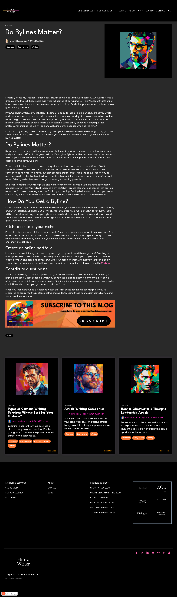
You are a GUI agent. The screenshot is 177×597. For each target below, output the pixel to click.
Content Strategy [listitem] (41, 441)
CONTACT (161, 10)
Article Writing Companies (84, 409)
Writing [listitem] (12, 445)
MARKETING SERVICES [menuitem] (15, 483)
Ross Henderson (19, 421)
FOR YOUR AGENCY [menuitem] (14, 492)
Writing (35, 47)
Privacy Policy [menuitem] (29, 574)
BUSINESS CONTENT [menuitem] (99, 483)
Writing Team (75, 413)
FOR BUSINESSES (84, 10)
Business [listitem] (13, 441)
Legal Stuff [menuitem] (12, 574)
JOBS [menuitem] (50, 492)
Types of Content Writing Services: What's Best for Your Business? (30, 412)
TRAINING (121, 10)
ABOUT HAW (135, 10)
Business (10, 47)
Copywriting (23, 47)
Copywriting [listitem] (25, 441)
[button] (137, 553)
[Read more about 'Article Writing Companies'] (88, 379)
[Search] (169, 10)
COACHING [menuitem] (10, 497)
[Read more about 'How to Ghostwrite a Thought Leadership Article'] (145, 379)
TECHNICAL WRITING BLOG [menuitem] (102, 512)
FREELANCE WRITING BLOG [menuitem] (102, 507)
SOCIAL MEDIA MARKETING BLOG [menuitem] (105, 492)
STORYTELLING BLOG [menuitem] (99, 497)
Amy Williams (16, 41)
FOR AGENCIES (104, 10)
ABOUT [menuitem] (51, 483)
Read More (51, 451)
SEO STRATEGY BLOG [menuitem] (100, 487)
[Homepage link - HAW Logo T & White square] (23, 570)
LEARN (149, 10)
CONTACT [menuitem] (52, 487)
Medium (105, 263)
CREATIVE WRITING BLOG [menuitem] (102, 502)
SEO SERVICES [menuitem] (11, 487)
